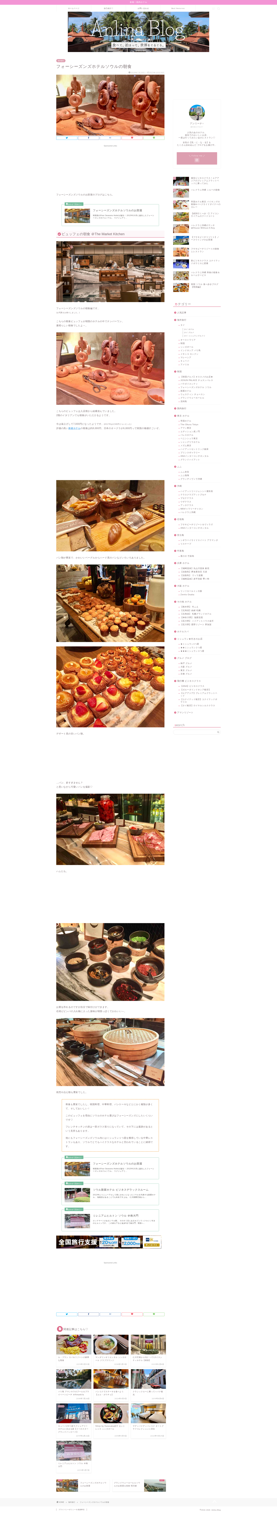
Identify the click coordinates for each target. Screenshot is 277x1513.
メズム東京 (185, 445)
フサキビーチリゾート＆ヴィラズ (196, 524)
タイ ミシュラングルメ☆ (194, 336)
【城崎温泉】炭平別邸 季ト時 (194, 579)
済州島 (183, 401)
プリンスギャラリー (190, 453)
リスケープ (185, 544)
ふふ (179, 466)
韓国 (182, 343)
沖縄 (179, 486)
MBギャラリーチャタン (191, 509)
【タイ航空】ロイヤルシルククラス (197, 705)
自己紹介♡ (108, 8)
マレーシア (185, 357)
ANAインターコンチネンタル (194, 456)
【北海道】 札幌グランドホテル (196, 614)
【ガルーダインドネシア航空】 (195, 690)
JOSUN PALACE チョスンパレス (196, 380)
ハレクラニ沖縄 (188, 512)
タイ (182, 325)
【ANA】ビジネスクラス (192, 686)
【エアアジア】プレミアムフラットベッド (198, 694)
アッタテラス (186, 505)
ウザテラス (185, 502)
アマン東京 (185, 428)
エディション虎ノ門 (190, 431)
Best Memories (178, 8)
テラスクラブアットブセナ (193, 495)
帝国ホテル (185, 421)
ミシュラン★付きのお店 (190, 639)
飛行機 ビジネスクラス (189, 681)
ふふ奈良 (184, 472)
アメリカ (184, 364)
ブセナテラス (186, 498)
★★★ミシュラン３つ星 (192, 651)
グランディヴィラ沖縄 (191, 479)
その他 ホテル (184, 601)
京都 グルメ (186, 674)
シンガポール (186, 347)
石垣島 (180, 519)
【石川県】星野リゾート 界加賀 (196, 624)
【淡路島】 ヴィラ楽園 (191, 575)
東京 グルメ (186, 670)
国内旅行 (181, 408)
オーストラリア (188, 340)
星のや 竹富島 (187, 556)
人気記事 (181, 312)
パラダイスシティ (189, 384)
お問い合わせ (143, 8)
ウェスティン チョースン (192, 394)
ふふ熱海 (184, 475)
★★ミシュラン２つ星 (191, 648)
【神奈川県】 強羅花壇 (191, 617)
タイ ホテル (189, 329)
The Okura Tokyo (189, 424)
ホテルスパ (183, 631)
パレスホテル (186, 435)
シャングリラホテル (190, 442)
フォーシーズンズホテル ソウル (196, 387)
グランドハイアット (190, 460)
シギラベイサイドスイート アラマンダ (199, 540)
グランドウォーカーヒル (192, 398)
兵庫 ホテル (183, 563)
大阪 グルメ (186, 667)
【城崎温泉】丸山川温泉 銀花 (194, 568)
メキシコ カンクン (189, 354)
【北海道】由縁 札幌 (190, 610)
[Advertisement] (110, 168)
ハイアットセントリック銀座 (194, 449)
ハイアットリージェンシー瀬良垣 (196, 491)
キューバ (184, 361)
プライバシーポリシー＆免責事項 (72, 1509)
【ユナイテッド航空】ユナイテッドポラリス (198, 700)
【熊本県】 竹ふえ (189, 607)
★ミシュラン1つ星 (189, 644)
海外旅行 (61, 61)
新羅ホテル (74, 428)
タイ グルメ (189, 332)
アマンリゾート (185, 712)
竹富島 (180, 551)
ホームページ (73, 8)
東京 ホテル (183, 415)
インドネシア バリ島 (190, 350)
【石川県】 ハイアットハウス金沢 (197, 621)
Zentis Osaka (187, 594)
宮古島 (180, 535)
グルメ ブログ (184, 658)
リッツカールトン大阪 (191, 591)
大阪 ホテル (183, 586)
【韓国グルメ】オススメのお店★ (196, 377)
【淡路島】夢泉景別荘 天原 (193, 572)
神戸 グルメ (186, 663)
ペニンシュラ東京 (189, 438)
